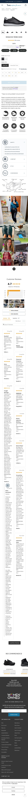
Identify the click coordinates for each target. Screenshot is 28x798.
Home (3, 8)
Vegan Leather (18, 740)
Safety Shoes (17, 733)
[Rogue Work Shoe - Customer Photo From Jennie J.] (6, 306)
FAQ (2, 723)
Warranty (3, 727)
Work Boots (17, 723)
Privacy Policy (4, 749)
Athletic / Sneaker (5, 9)
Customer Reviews (5, 735)
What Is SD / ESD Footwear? (7, 772)
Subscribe (14, 714)
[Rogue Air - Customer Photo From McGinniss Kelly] (11, 301)
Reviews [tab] (5, 318)
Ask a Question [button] (14, 314)
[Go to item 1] (2, 32)
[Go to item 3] (12, 32)
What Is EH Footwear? (6, 769)
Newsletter (3, 730)
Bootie (16, 745)
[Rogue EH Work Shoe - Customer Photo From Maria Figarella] (6, 301)
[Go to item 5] (21, 32)
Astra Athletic (9, 669)
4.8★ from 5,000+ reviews (14, 684)
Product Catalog (4, 742)
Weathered (17, 750)
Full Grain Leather (18, 737)
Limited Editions (4, 733)
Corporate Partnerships (6, 744)
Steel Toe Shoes (18, 730)
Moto (16, 735)
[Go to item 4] (16, 32)
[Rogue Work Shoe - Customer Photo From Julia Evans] (16, 301)
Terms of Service (4, 747)
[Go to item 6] (25, 32)
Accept (13, 787)
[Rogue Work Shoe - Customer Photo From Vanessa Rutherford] (21, 301)
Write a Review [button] (14, 310)
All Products (8, 8)
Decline (13, 791)
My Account (3, 725)
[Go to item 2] (7, 32)
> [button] (15, 643)
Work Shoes (14, 8)
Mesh (16, 742)
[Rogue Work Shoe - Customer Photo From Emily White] (16, 306)
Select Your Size (14, 82)
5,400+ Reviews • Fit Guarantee (14, 1)
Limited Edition (18, 747)
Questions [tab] (15, 318)
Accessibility (4, 752)
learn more (14, 783)
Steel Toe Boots (18, 727)
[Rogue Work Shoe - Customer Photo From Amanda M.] (11, 306)
